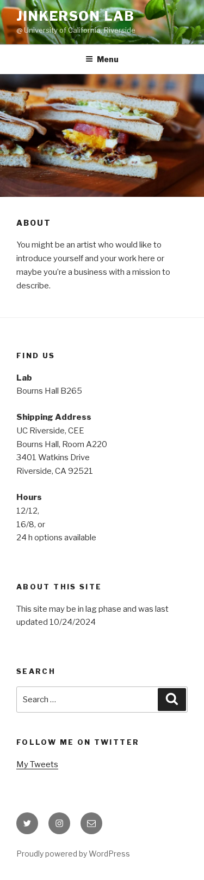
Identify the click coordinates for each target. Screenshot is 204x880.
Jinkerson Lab (75, 16)
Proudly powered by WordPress (73, 853)
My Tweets (37, 764)
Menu (108, 59)
